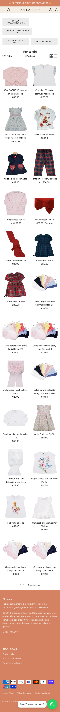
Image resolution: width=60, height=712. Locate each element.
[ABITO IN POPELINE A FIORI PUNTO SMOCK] (15, 118)
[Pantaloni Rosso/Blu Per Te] (44, 162)
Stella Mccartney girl (15, 22)
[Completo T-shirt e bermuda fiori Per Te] (44, 74)
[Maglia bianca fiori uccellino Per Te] (44, 462)
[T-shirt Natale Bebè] (44, 118)
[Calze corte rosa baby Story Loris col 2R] (15, 551)
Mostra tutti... (44, 41)
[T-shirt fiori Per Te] (15, 506)
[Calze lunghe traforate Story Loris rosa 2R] (44, 285)
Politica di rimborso (11, 658)
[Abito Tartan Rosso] (15, 285)
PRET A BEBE (14, 701)
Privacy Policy (9, 654)
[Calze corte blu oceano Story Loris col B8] (44, 551)
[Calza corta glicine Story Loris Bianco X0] (44, 329)
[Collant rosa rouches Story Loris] (15, 374)
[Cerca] (10, 9)
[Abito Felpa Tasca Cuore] (15, 162)
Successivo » (34, 585)
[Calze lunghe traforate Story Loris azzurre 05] (44, 374)
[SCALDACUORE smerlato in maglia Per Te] (15, 74)
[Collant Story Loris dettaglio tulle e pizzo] (15, 462)
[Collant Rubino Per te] (15, 244)
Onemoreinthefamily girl (17, 32)
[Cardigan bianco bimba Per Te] (15, 418)
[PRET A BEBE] (30, 9)
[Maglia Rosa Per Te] (15, 203)
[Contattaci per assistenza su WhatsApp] (52, 704)
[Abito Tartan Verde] (44, 244)
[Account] (49, 9)
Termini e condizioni (12, 663)
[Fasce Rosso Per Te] (44, 203)
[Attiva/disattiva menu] (3, 9)
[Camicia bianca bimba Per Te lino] (44, 506)
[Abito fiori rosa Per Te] (44, 418)
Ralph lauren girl (15, 41)
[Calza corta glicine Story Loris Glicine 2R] (15, 329)
